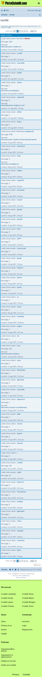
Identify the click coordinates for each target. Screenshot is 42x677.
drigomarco (21, 399)
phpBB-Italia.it (26, 575)
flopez (19, 550)
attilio (18, 414)
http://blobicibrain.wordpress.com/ (13, 105)
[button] (14, 31)
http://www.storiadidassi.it (10, 164)
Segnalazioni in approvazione (7, 656)
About (3, 615)
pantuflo (19, 219)
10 (10, 475)
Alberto (27, 38)
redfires (19, 170)
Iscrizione (25, 621)
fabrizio (19, 277)
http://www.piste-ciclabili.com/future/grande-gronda (18, 139)
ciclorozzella (21, 248)
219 (10, 466)
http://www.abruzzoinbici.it (10, 354)
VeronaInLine (21, 492)
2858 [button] (32, 31)
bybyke (19, 433)
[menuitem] (6, 10)
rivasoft (19, 200)
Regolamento (27, 630)
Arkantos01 (21, 146)
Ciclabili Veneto (7, 598)
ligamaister (21, 511)
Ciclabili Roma (27, 594)
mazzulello (20, 63)
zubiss (19, 521)
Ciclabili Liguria (7, 602)
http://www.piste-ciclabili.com (11, 47)
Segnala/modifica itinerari (7, 650)
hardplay (20, 501)
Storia (3, 621)
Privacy (15, 674)
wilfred (19, 112)
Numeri (4, 630)
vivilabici (20, 463)
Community (27, 615)
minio (19, 360)
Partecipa (5, 642)
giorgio (19, 258)
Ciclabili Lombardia (8, 594)
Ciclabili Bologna (28, 602)
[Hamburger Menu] (39, 3)
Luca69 (19, 53)
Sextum (19, 424)
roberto (19, 82)
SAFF (19, 239)
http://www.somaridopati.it (10, 90)
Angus (19, 122)
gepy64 (19, 209)
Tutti (10, 26)
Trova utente (4, 26)
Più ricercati (6, 587)
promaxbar (21, 190)
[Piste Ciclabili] (21, 3)
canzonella (20, 389)
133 (10, 349)
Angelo (19, 326)
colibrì (19, 472)
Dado (19, 156)
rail (18, 336)
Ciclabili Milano (28, 598)
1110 (10, 42)
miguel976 (20, 180)
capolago (20, 531)
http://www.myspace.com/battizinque (14, 407)
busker (19, 287)
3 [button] (22, 31)
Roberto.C (20, 482)
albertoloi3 (20, 380)
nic (18, 297)
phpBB (15, 573)
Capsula (20, 443)
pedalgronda (29, 131)
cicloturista (20, 540)
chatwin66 (20, 97)
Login (24, 625)
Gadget (4, 634)
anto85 (19, 73)
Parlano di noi (6, 625)
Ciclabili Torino (27, 606)
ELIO (19, 229)
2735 (10, 134)
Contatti (26, 674)
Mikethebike (21, 370)
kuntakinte (20, 316)
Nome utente (6, 35)
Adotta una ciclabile (8, 665)
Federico (20, 268)
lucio (18, 346)
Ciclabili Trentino (7, 606)
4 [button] (24, 31)
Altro (9, 27)
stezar (19, 307)
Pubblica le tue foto (8, 661)
